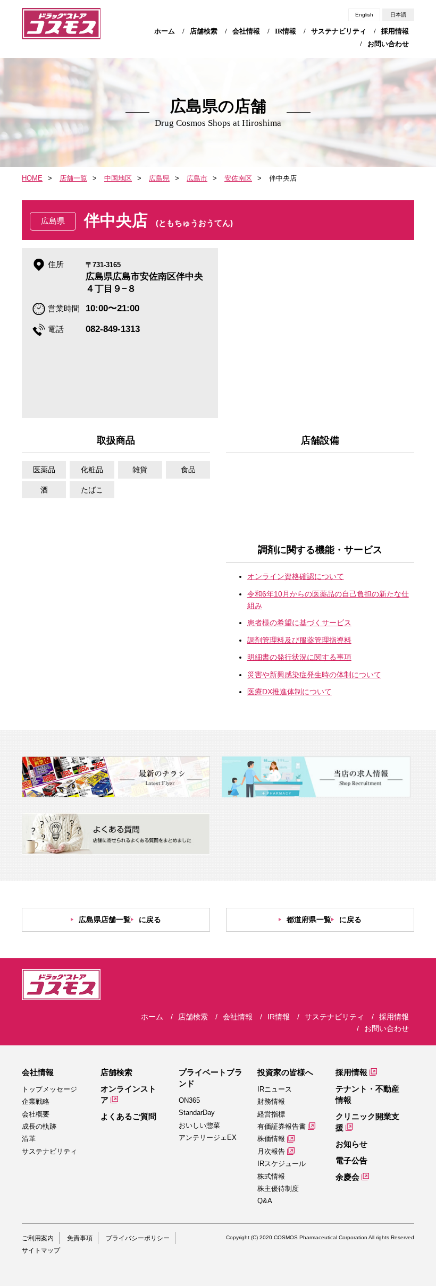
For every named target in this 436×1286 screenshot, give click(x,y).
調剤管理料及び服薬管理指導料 (299, 640)
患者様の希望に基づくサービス (299, 622)
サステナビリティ (49, 1151)
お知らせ (351, 1143)
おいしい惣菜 (199, 1125)
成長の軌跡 (39, 1126)
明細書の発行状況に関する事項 (299, 657)
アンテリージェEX (208, 1138)
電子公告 (351, 1160)
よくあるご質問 (128, 1116)
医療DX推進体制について (289, 691)
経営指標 (271, 1114)
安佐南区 (238, 178)
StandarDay (197, 1113)
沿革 (29, 1139)
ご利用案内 (38, 1238)
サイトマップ (41, 1250)
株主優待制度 (278, 1189)
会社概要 (35, 1114)
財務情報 (271, 1101)
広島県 (159, 178)
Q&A (264, 1201)
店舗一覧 (73, 178)
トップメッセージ (49, 1089)
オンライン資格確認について (295, 576)
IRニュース (274, 1089)
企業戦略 (35, 1101)
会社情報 (38, 1072)
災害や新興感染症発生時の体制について (314, 674)
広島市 (197, 178)
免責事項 (80, 1238)
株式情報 (271, 1176)
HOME (32, 178)
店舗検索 (116, 1072)
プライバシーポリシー (138, 1238)
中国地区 (118, 178)
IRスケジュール (281, 1164)
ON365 (189, 1100)
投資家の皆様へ (285, 1072)
